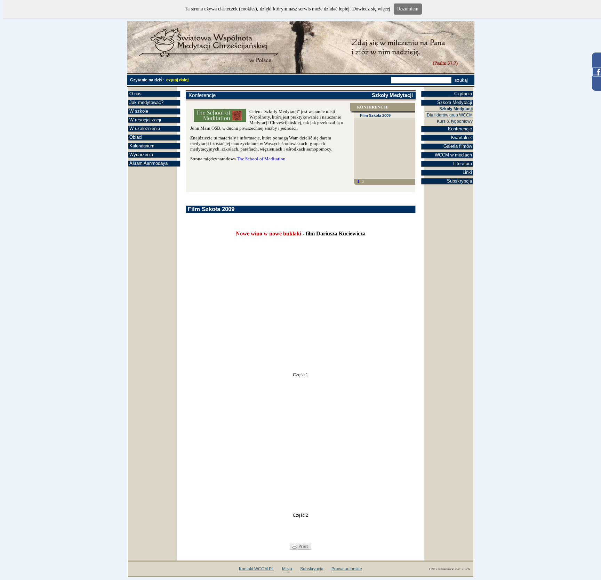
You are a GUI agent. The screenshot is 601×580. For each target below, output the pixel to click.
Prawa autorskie (346, 568)
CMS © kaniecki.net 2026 (449, 569)
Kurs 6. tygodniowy (455, 121)
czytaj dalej (177, 80)
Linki (467, 172)
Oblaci (135, 137)
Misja (287, 568)
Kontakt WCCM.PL (256, 568)
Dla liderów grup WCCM (450, 115)
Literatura (462, 163)
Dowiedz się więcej (371, 8)
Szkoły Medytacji (456, 108)
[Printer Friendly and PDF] (300, 548)
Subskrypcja (459, 181)
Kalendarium (141, 145)
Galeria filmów (457, 146)
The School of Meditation (261, 158)
